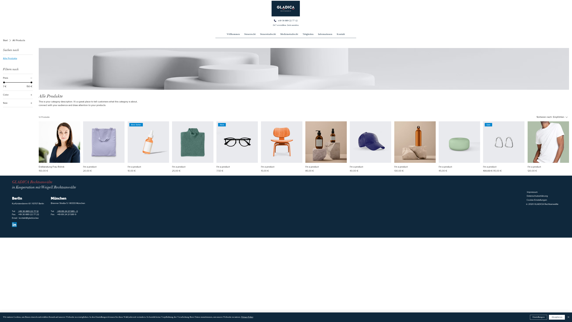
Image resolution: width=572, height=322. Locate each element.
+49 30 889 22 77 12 (287, 21)
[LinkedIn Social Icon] (14, 224)
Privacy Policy (247, 317)
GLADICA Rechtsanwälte (32, 182)
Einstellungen (539, 317)
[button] (325, 35)
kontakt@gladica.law (29, 218)
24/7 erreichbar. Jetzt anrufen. (286, 25)
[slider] (4, 82)
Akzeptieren (556, 317)
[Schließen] (568, 317)
